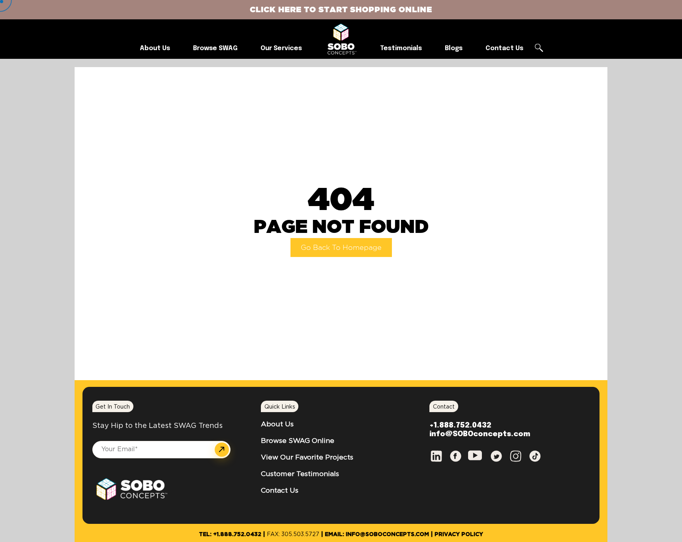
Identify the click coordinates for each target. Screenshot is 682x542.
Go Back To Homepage (341, 247)
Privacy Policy (459, 534)
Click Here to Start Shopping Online (341, 9)
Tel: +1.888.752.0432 (230, 534)
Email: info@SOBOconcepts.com (377, 534)
